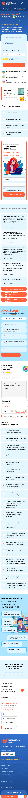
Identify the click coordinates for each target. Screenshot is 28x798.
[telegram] (19, 796)
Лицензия (8, 80)
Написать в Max (9, 714)
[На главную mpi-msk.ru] (8, 2)
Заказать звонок (9, 722)
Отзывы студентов (7, 771)
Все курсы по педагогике (13, 289)
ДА (18, 411)
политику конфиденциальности (14, 190)
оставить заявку (9, 796)
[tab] (2, 378)
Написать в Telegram (10, 718)
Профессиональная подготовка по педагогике (11, 294)
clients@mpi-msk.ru (8, 710)
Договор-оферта (6, 781)
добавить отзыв (8, 416)
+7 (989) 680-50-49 (25, 796)
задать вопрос (8, 728)
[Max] (22, 796)
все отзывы (20, 416)
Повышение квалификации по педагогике (11, 300)
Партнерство (5, 775)
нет (23, 411)
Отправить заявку (13, 65)
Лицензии (4, 768)
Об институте (5, 765)
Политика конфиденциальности (10, 759)
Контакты (4, 778)
